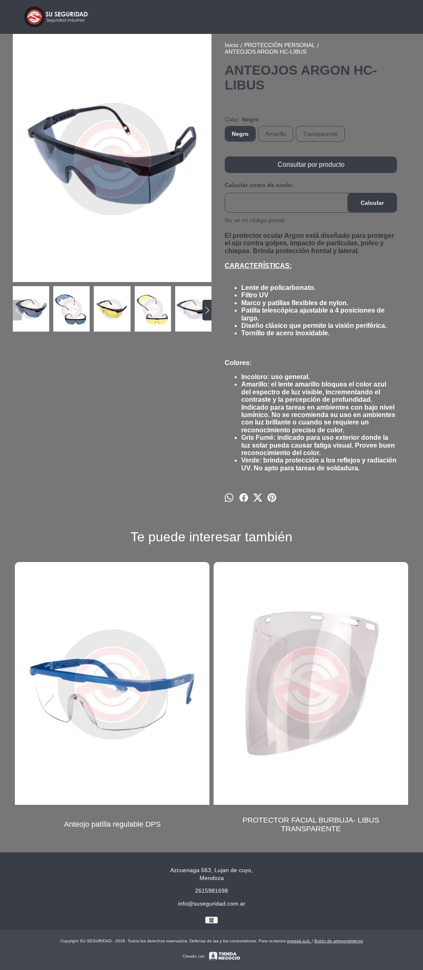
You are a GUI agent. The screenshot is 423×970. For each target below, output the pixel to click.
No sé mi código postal (254, 220)
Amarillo (275, 133)
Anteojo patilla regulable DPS (112, 824)
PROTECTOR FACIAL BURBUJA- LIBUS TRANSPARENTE (310, 824)
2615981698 (211, 890)
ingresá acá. (299, 941)
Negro (240, 133)
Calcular (372, 202)
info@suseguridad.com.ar (211, 903)
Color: (242, 119)
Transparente (320, 133)
